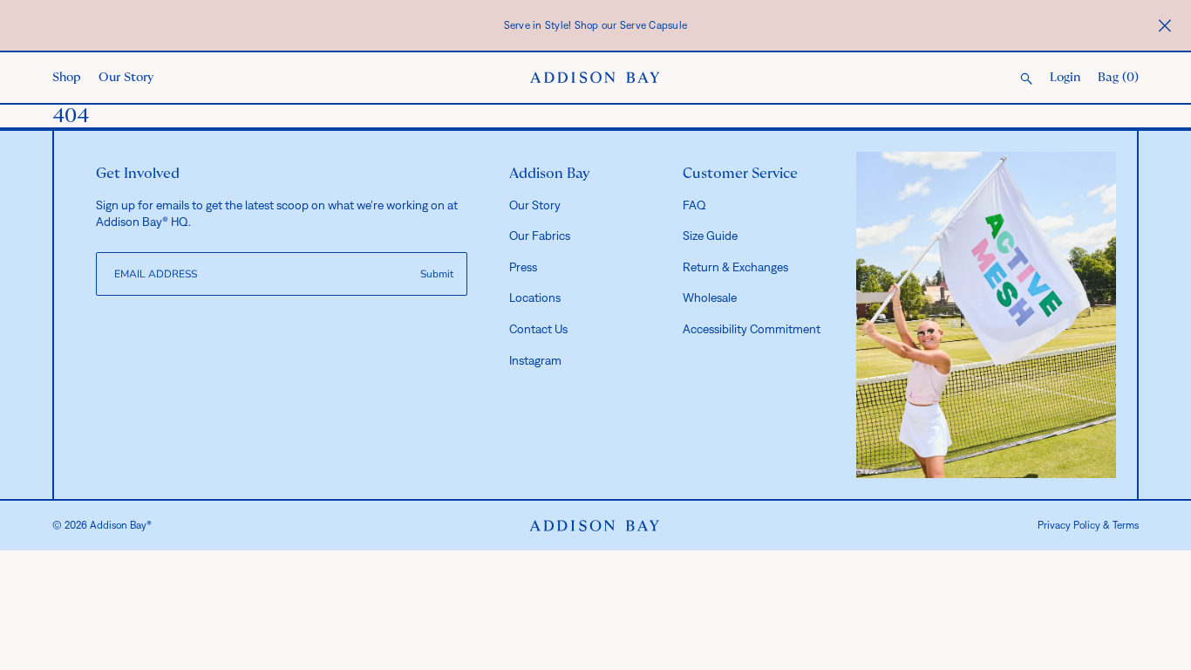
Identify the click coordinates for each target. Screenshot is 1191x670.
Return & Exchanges (735, 267)
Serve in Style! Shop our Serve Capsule (596, 25)
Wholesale (710, 297)
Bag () (1118, 78)
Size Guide (710, 236)
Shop (66, 78)
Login (1065, 78)
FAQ (694, 205)
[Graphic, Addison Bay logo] (595, 526)
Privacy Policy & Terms (1088, 525)
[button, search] (1026, 79)
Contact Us (538, 329)
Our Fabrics (539, 236)
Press (523, 267)
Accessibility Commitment (751, 329)
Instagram (535, 360)
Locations (535, 297)
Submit (436, 274)
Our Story (126, 78)
